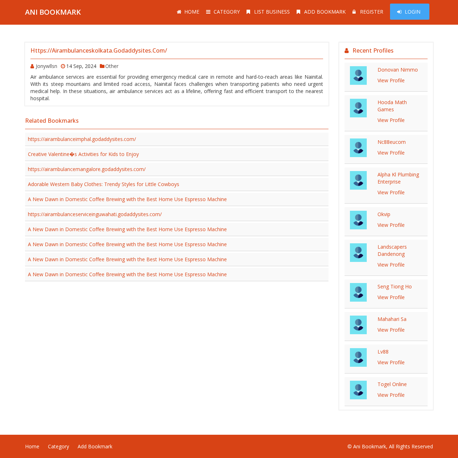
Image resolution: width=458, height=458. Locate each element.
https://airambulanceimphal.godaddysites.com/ (82, 139)
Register (371, 11)
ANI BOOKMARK (53, 12)
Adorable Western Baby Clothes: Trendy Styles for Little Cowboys (103, 184)
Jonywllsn (46, 66)
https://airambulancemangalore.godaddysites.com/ (87, 169)
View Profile (391, 80)
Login (412, 11)
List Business (272, 11)
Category (227, 11)
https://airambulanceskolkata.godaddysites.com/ (98, 50)
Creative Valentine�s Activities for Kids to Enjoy (83, 154)
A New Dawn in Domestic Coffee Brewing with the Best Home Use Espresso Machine (127, 199)
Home (191, 11)
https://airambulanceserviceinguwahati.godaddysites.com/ (95, 214)
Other (111, 66)
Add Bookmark (325, 11)
